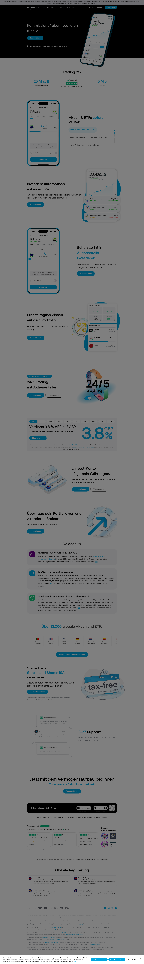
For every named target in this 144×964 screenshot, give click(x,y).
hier (75, 962)
